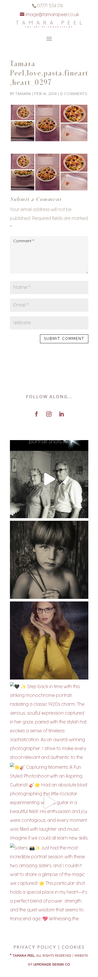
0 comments (73, 94)
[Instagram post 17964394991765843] (49, 479)
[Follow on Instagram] (49, 414)
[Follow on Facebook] (37, 414)
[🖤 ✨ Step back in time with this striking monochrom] (49, 721)
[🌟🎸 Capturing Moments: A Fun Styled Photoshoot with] (49, 802)
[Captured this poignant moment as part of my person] (49, 560)
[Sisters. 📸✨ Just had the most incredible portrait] (49, 882)
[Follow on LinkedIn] (61, 414)
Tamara (23, 94)
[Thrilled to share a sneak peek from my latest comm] (49, 640)
